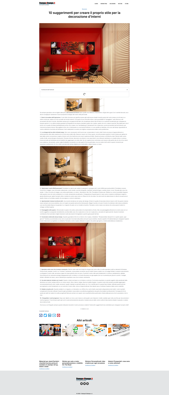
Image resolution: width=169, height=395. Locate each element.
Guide (96, 3)
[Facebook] (81, 383)
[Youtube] (84, 383)
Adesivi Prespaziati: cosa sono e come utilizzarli (119, 362)
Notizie (120, 3)
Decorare (112, 3)
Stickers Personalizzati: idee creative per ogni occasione (95, 362)
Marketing (104, 3)
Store (126, 3)
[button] (127, 89)
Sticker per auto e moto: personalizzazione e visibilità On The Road (72, 363)
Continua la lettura (44, 368)
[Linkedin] (87, 383)
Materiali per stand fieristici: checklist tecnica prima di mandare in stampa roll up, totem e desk (49, 363)
